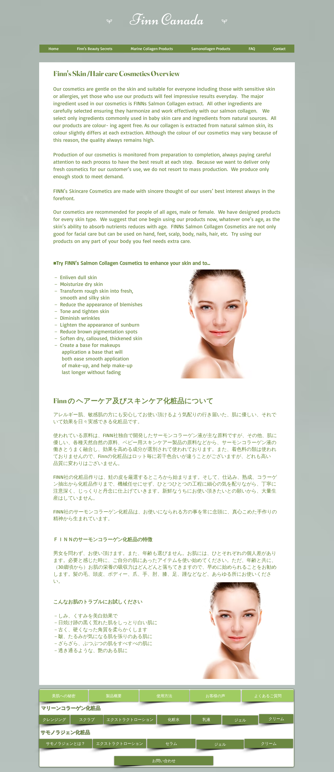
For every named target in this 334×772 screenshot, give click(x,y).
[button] (94, 49)
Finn (144, 19)
